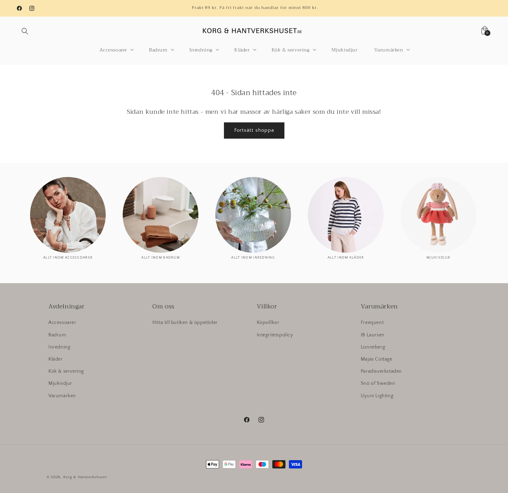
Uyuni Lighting (377, 396)
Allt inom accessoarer (68, 258)
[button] (24, 31)
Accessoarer (62, 322)
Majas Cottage (377, 359)
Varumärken (62, 396)
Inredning (59, 347)
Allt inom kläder (346, 258)
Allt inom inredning (253, 258)
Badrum (57, 335)
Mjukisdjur (438, 258)
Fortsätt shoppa (254, 130)
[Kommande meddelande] (344, 8)
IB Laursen (373, 335)
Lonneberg (373, 347)
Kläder (55, 359)
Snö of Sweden (378, 383)
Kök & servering (66, 371)
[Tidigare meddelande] (163, 8)
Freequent (372, 322)
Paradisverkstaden (381, 371)
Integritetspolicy (275, 335)
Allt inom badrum (160, 258)
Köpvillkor (268, 322)
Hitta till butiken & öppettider (185, 322)
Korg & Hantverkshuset (85, 477)
